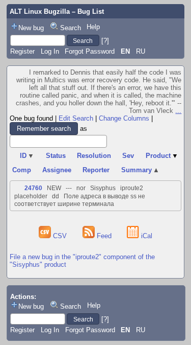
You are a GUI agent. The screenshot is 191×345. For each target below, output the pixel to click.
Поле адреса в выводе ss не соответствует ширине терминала (79, 200)
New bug (31, 28)
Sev (128, 155)
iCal (145, 236)
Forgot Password (90, 51)
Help (93, 27)
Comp (21, 170)
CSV (60, 236)
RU (140, 51)
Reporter (96, 170)
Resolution (94, 155)
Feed (104, 236)
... (178, 110)
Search (70, 28)
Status (56, 155)
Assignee (56, 170)
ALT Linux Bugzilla (40, 11)
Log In (50, 51)
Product (162, 155)
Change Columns (124, 118)
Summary (140, 170)
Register (22, 51)
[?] (105, 40)
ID (27, 155)
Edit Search (76, 118)
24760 (33, 188)
